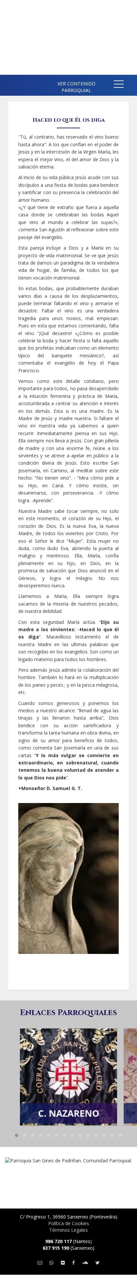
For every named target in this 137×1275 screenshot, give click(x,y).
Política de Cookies (68, 1223)
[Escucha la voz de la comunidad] (85, 1262)
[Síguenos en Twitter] (97, 1262)
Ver (68, 1060)
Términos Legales (68, 1230)
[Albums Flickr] (63, 1262)
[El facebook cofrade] (73, 1262)
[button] (118, 85)
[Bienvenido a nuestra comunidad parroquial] (10, 83)
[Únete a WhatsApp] (52, 1262)
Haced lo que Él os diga (69, 120)
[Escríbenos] (40, 1262)
